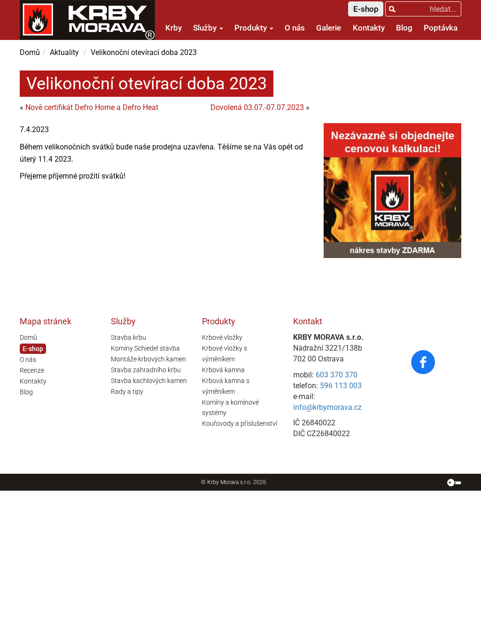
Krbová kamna (223, 370)
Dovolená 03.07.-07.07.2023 (257, 107)
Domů (30, 52)
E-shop (366, 9)
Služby (205, 27)
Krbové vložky (222, 337)
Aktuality (64, 52)
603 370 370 (336, 374)
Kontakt (307, 321)
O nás (295, 27)
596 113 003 (341, 385)
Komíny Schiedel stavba (145, 348)
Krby (173, 27)
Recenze (32, 370)
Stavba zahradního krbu (146, 370)
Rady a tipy (127, 391)
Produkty (251, 27)
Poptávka (441, 27)
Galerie (328, 27)
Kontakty (369, 27)
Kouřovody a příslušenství (239, 423)
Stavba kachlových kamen (149, 380)
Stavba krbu (128, 337)
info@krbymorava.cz (327, 407)
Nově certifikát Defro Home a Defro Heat (91, 107)
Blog (404, 27)
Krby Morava (223, 482)
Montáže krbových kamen (148, 359)
